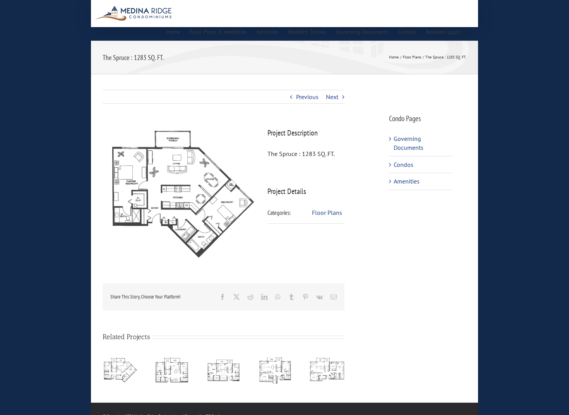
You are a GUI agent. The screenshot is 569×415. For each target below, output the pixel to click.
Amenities (407, 181)
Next (332, 97)
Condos (403, 164)
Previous (307, 97)
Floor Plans (327, 212)
